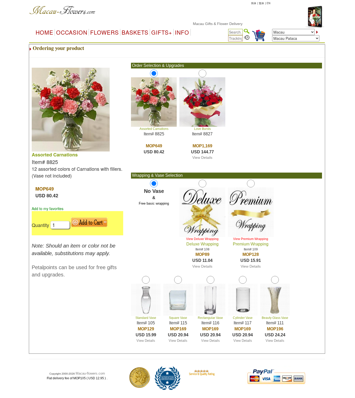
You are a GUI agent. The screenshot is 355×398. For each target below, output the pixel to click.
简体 (253, 3)
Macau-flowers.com (90, 373)
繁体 (261, 3)
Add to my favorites (47, 208)
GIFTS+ (161, 32)
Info (182, 32)
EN (268, 3)
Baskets (135, 32)
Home (44, 32)
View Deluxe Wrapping (202, 239)
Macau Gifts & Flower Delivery (211, 24)
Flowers (104, 32)
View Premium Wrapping (250, 239)
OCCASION (71, 32)
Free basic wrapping (154, 203)
